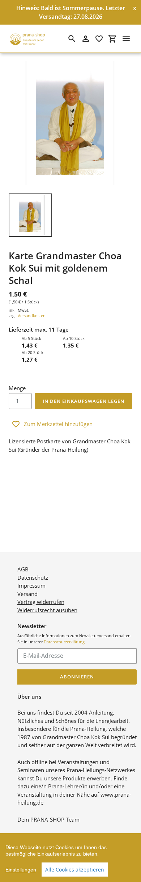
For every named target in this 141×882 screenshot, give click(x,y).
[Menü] (126, 39)
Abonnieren (77, 676)
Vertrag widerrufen (40, 601)
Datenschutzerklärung (64, 641)
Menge (17, 388)
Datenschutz (32, 577)
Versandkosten (32, 315)
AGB (23, 569)
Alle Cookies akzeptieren (74, 869)
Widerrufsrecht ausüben (47, 610)
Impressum (31, 585)
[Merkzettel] (99, 39)
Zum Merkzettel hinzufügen (58, 423)
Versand (27, 593)
